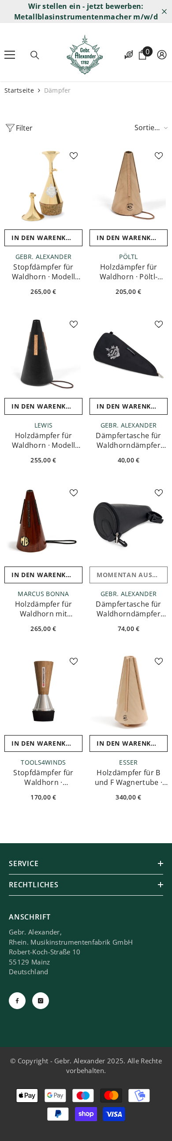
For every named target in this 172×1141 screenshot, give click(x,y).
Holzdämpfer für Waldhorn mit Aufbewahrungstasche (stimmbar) (43, 609)
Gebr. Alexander (43, 256)
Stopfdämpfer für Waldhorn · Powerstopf (43, 777)
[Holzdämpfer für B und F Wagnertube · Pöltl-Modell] (129, 692)
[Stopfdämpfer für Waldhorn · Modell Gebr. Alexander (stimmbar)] (43, 186)
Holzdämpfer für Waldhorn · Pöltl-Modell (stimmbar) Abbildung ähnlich (128, 271)
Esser (128, 762)
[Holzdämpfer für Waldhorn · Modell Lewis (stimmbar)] (43, 354)
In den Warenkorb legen (46, 237)
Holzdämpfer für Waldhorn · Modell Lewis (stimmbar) (43, 440)
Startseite (19, 90)
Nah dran (164, 11)
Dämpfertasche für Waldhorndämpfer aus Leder (128, 609)
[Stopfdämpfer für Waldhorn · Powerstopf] (43, 692)
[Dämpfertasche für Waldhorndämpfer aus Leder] (129, 523)
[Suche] (35, 55)
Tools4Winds (43, 762)
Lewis (43, 425)
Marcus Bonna (43, 593)
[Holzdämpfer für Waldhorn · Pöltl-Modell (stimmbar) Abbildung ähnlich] (129, 186)
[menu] (9, 54)
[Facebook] (17, 1000)
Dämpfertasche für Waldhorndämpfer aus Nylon (128, 440)
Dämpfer (57, 90)
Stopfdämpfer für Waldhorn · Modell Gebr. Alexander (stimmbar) (43, 271)
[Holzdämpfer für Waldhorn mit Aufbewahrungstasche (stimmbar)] (43, 523)
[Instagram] (40, 1000)
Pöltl (128, 256)
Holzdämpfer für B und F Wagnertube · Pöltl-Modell (129, 777)
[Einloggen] (162, 54)
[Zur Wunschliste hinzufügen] (73, 155)
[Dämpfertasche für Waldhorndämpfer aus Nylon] (129, 354)
